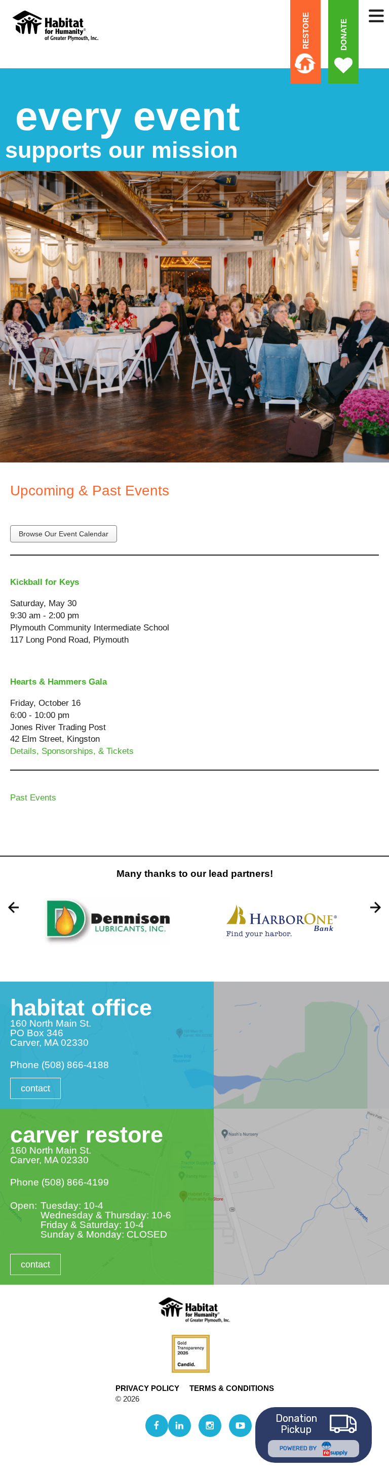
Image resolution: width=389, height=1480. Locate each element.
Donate (343, 34)
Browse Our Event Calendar (63, 534)
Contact (35, 1088)
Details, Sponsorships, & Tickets (72, 751)
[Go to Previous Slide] (13, 907)
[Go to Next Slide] (375, 907)
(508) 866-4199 (75, 1182)
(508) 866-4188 (75, 1065)
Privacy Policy (147, 1388)
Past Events (33, 797)
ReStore (305, 30)
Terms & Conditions (231, 1388)
